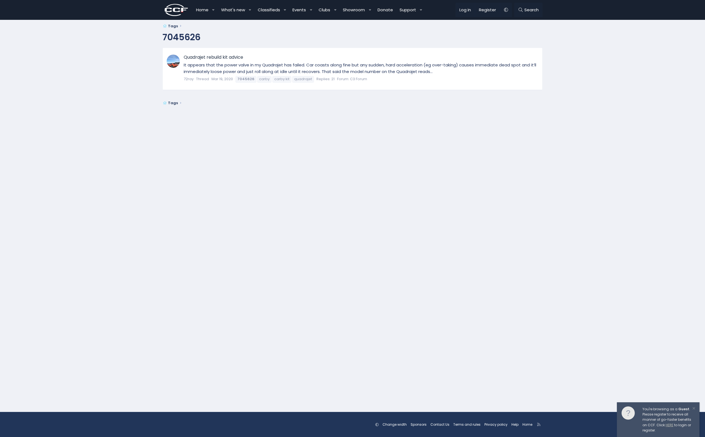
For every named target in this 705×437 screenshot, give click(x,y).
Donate (385, 10)
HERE (669, 425)
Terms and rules (467, 424)
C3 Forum (358, 79)
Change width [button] (395, 424)
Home (202, 10)
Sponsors (419, 424)
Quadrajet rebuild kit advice (213, 57)
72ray (189, 79)
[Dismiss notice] (693, 409)
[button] (213, 10)
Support (408, 10)
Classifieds (269, 10)
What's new (233, 10)
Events (299, 10)
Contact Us (439, 424)
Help (515, 424)
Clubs (324, 10)
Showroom (354, 10)
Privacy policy (496, 424)
